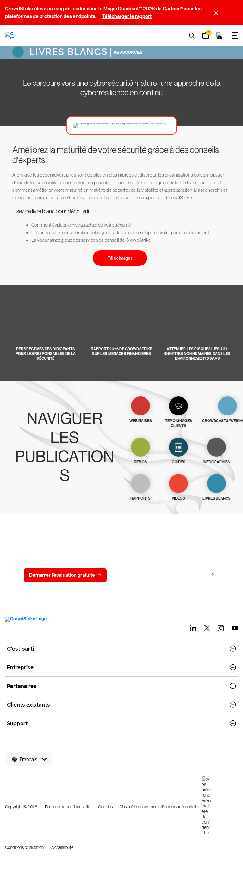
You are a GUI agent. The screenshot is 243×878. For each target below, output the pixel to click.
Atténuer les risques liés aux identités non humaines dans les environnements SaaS (197, 354)
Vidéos (178, 498)
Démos (140, 462)
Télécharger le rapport (127, 16)
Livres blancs (67, 52)
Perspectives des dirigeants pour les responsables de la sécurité (46, 354)
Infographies (216, 462)
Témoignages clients (178, 423)
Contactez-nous (137, 575)
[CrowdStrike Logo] (10, 35)
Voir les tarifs (193, 575)
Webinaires (140, 421)
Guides (178, 462)
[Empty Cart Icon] (219, 35)
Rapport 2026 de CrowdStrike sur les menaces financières (122, 351)
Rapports (140, 498)
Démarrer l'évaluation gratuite (62, 575)
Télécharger (120, 258)
